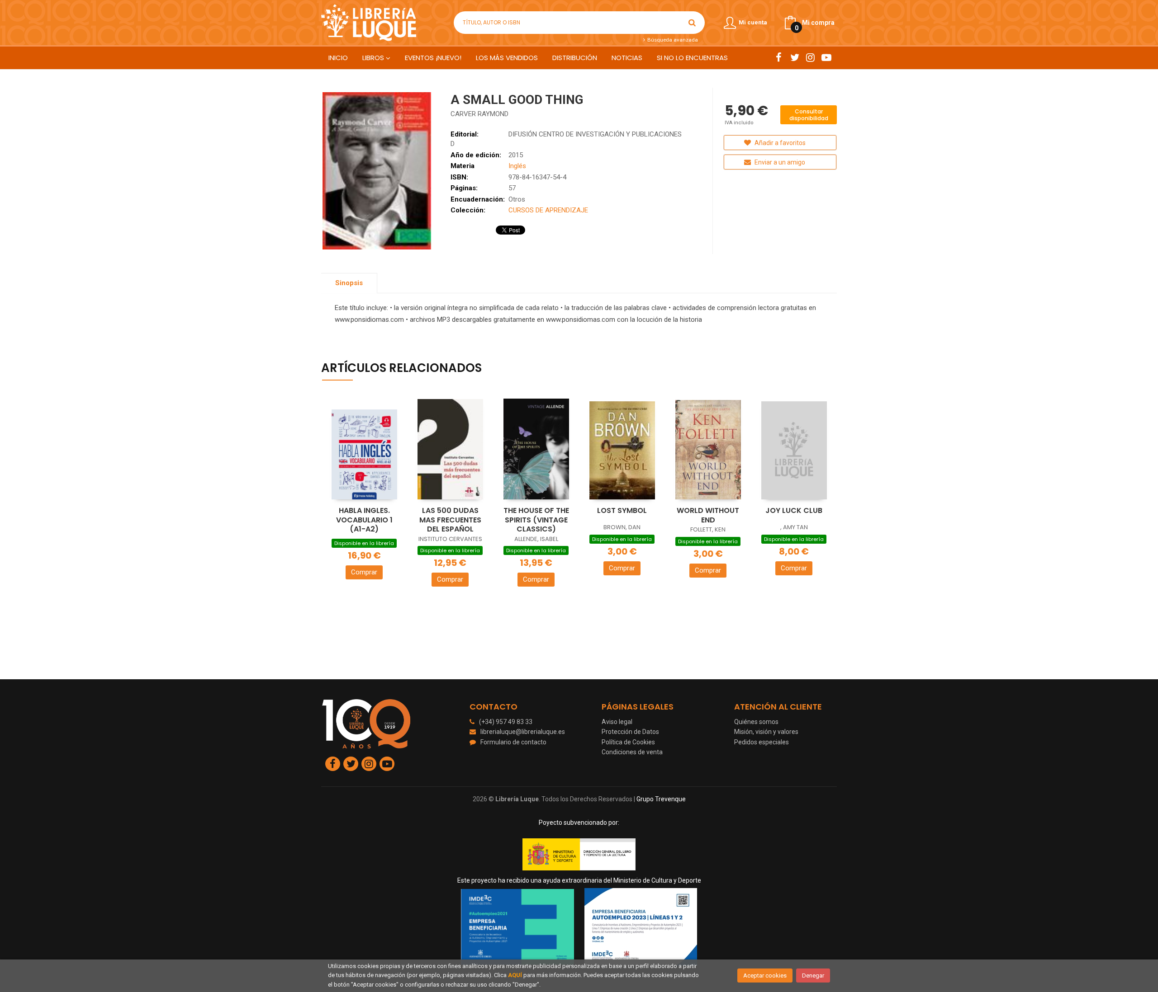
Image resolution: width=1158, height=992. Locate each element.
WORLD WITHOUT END (708, 515)
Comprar (364, 572)
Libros (374, 57)
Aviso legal (617, 721)
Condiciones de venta (632, 752)
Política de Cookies (628, 742)
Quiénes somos (756, 721)
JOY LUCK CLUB (793, 510)
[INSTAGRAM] (810, 57)
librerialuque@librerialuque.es (522, 731)
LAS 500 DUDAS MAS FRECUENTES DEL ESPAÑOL (450, 519)
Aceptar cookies (765, 975)
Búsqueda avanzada (672, 40)
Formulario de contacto (513, 742)
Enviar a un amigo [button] (779, 162)
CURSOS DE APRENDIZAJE (548, 210)
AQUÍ (515, 975)
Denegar (813, 975)
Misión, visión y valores (766, 731)
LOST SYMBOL (622, 510)
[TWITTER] (794, 57)
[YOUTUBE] (826, 57)
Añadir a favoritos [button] (779, 142)
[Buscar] (692, 22)
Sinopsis (349, 283)
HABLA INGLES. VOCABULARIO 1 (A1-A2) (364, 519)
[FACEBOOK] (778, 57)
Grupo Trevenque (661, 799)
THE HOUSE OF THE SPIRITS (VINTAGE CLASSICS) (536, 519)
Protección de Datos (630, 731)
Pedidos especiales (761, 742)
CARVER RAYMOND (479, 114)
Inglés (517, 166)
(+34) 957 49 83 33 (505, 721)
